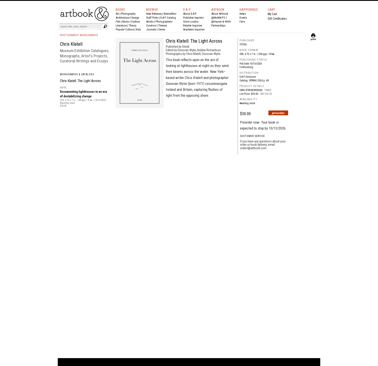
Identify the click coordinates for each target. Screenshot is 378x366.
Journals (151, 29)
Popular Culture (125, 29)
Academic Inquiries (194, 29)
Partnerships (218, 25)
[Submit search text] (105, 26)
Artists (150, 21)
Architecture (123, 17)
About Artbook (219, 13)
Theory (132, 25)
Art (117, 13)
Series (161, 29)
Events (243, 17)
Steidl (243, 44)
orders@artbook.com (253, 148)
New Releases (154, 13)
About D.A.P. (190, 13)
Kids (138, 29)
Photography (128, 13)
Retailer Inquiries (192, 25)
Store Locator (191, 21)
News (243, 13)
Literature (121, 25)
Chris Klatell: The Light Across (80, 81)
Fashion (135, 21)
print (313, 38)
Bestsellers (170, 13)
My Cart (272, 14)
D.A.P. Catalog (168, 17)
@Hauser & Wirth (221, 21)
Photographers (164, 21)
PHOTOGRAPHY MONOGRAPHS (79, 35)
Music (125, 21)
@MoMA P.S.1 (219, 17)
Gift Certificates (277, 18)
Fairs (242, 21)
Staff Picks (152, 17)
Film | (119, 21)
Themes (162, 25)
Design (135, 17)
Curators (151, 25)
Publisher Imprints (193, 17)
